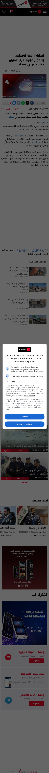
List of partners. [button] (29, 396)
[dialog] (25, 386)
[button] (24, 381)
